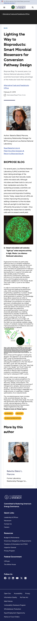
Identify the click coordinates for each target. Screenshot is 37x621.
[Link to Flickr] (25, 578)
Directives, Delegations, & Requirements (17, 541)
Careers (6, 527)
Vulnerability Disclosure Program (15, 605)
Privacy (27, 593)
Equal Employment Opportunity (14, 613)
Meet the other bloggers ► (14, 151)
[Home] (18, 9)
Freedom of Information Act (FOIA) (16, 544)
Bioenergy (8, 413)
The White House (10, 564)
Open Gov (7, 593)
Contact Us (8, 524)
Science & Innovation (12, 418)
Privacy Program (9, 551)
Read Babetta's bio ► (12, 148)
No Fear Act (24, 597)
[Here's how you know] (18, 2)
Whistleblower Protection (12, 609)
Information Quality (10, 597)
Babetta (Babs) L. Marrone (14, 473)
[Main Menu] (4, 7)
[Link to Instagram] (9, 578)
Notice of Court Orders (11, 617)
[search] (33, 7)
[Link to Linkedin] (13, 578)
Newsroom (7, 520)
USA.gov (7, 561)
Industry (19, 413)
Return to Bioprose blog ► (14, 154)
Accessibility (18, 593)
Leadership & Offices (11, 517)
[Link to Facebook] (5, 578)
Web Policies (8, 601)
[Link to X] (21, 578)
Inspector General (10, 547)
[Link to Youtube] (17, 578)
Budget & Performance (11, 537)
